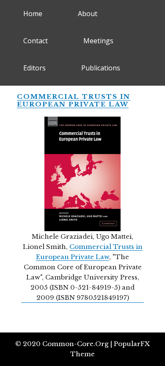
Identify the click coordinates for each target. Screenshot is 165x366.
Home (32, 13)
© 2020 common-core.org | (64, 344)
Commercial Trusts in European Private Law (73, 100)
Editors (34, 68)
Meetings (98, 40)
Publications (100, 68)
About (87, 13)
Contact (35, 40)
